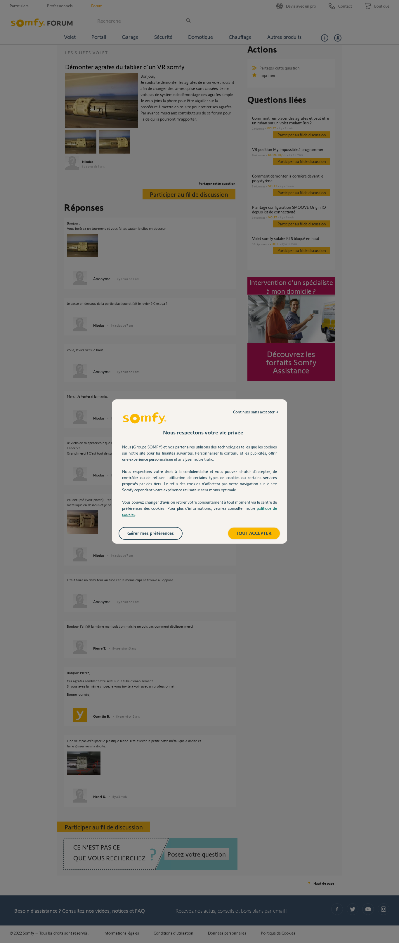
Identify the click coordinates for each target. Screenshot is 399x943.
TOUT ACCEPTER (254, 533)
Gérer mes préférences (150, 533)
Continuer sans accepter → (255, 411)
